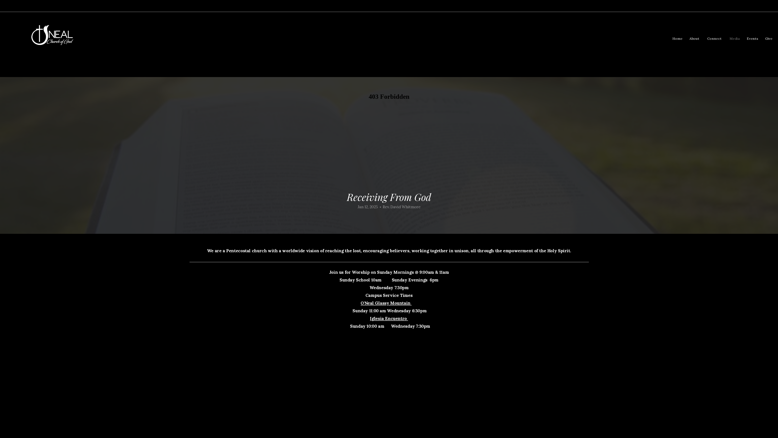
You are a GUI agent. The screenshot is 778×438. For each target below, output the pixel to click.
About (694, 38)
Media (735, 38)
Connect (715, 38)
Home (677, 38)
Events (752, 38)
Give (769, 38)
